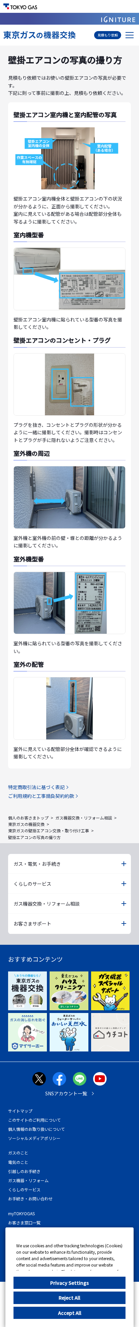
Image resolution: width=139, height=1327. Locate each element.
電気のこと (18, 1162)
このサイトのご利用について (34, 1120)
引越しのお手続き (24, 1171)
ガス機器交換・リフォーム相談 (83, 818)
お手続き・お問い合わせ (30, 1198)
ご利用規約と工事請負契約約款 (41, 795)
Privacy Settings (69, 1282)
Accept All (69, 1312)
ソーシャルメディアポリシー (34, 1138)
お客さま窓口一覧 (24, 1222)
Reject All (69, 1297)
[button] (129, 35)
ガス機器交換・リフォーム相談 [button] (46, 903)
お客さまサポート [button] (32, 923)
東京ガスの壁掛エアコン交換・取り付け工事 (48, 830)
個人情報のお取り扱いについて (36, 1129)
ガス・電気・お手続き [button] (37, 863)
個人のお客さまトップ (28, 818)
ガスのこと (18, 1152)
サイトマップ (20, 1111)
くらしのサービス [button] (32, 883)
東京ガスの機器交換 (26, 824)
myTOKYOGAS (21, 1213)
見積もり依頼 (108, 34)
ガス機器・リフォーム (28, 1180)
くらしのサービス (24, 1189)
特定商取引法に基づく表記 (36, 787)
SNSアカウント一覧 (66, 1093)
